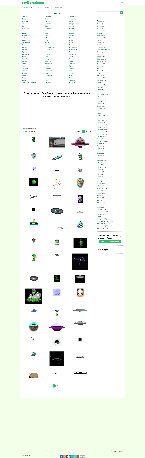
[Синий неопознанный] (34, 312)
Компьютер (26, 35)
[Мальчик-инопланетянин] (80, 296)
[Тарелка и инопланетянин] (57, 200)
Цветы (71, 75)
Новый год (72, 40)
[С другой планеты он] (57, 295)
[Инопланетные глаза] (80, 373)
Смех (24, 63)
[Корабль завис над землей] (57, 281)
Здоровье (48, 28)
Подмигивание (50, 47)
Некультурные (26, 40)
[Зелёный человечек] (80, 159)
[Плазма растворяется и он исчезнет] (33, 260)
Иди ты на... (73, 82)
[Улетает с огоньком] (80, 213)
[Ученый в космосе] (80, 147)
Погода (24, 47)
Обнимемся (26, 42)
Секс (47, 80)
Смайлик (25, 128)
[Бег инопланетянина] (80, 248)
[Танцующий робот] (57, 245)
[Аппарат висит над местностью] (80, 363)
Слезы (71, 61)
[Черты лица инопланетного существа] (34, 242)
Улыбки (24, 73)
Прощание (25, 54)
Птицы (47, 54)
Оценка (24, 45)
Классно (71, 33)
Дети (23, 26)
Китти (47, 33)
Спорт (47, 66)
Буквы (47, 19)
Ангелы (24, 16)
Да (23, 24)
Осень (47, 42)
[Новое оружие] (34, 339)
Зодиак (71, 31)
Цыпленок (48, 78)
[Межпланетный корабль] (80, 283)
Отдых (71, 42)
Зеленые (71, 28)
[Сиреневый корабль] (57, 331)
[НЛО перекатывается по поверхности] (56, 255)
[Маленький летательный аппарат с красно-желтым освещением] (57, 378)
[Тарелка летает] (57, 233)
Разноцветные (73, 54)
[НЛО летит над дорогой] (33, 332)
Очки (47, 45)
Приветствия (73, 49)
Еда (46, 26)
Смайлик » (57, 13)
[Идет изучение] (80, 341)
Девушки (48, 24)
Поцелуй (25, 49)
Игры (24, 33)
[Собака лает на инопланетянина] (57, 147)
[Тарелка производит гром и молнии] (34, 198)
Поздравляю (73, 47)
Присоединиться (114, 241)
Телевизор (25, 68)
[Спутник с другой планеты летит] (33, 186)
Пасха (70, 45)
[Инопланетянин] (34, 141)
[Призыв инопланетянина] (57, 190)
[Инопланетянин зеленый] (57, 346)
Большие (25, 19)
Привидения (26, 52)
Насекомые (72, 38)
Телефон (48, 68)
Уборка (24, 71)
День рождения (74, 24)
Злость (47, 31)
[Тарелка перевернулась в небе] (57, 366)
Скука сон (48, 61)
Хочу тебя (48, 82)
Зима (23, 31)
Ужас (70, 71)
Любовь (24, 38)
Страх (70, 66)
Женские (71, 26)
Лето (47, 35)
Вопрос (47, 21)
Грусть (71, 21)
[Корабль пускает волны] (57, 171)
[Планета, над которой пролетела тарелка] (33, 379)
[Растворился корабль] (33, 210)
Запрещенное (26, 85)
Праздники (49, 49)
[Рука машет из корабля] (80, 228)
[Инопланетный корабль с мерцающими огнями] (80, 324)
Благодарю (48, 16)
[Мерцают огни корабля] (33, 280)
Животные (25, 28)
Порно (24, 80)
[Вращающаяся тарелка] (80, 313)
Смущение (72, 63)
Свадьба (25, 59)
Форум (71, 73)
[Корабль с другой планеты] (80, 269)
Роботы (24, 56)
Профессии (72, 52)
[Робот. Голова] (80, 172)
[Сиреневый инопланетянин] (80, 202)
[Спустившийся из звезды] (57, 315)
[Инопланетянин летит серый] (33, 225)
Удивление (48, 71)
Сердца (47, 59)
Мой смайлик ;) (34, 2)
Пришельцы (49, 52)
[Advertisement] (57, 113)
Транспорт (72, 68)
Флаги (47, 73)
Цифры (24, 78)
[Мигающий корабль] (57, 213)
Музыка (48, 38)
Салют (71, 56)
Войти (102, 241)
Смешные (48, 63)
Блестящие (72, 16)
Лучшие (71, 35)
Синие (71, 59)
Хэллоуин (48, 75)
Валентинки (73, 19)
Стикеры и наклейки (29, 82)
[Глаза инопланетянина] (80, 187)
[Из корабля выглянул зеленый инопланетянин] (33, 303)
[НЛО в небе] (34, 170)
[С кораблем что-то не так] (33, 356)
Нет (46, 40)
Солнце (24, 66)
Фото (24, 75)
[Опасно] (34, 158)
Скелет (24, 61)
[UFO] (57, 161)
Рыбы (47, 56)
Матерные (72, 80)
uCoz (30, 455)
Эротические (73, 78)
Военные (25, 21)
